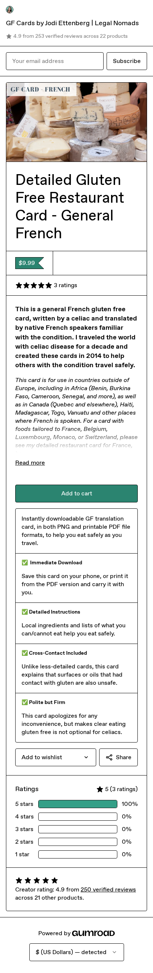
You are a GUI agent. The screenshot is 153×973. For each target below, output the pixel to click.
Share (123, 757)
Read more (30, 462)
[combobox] (55, 757)
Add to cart (76, 493)
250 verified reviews (108, 889)
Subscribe (127, 60)
